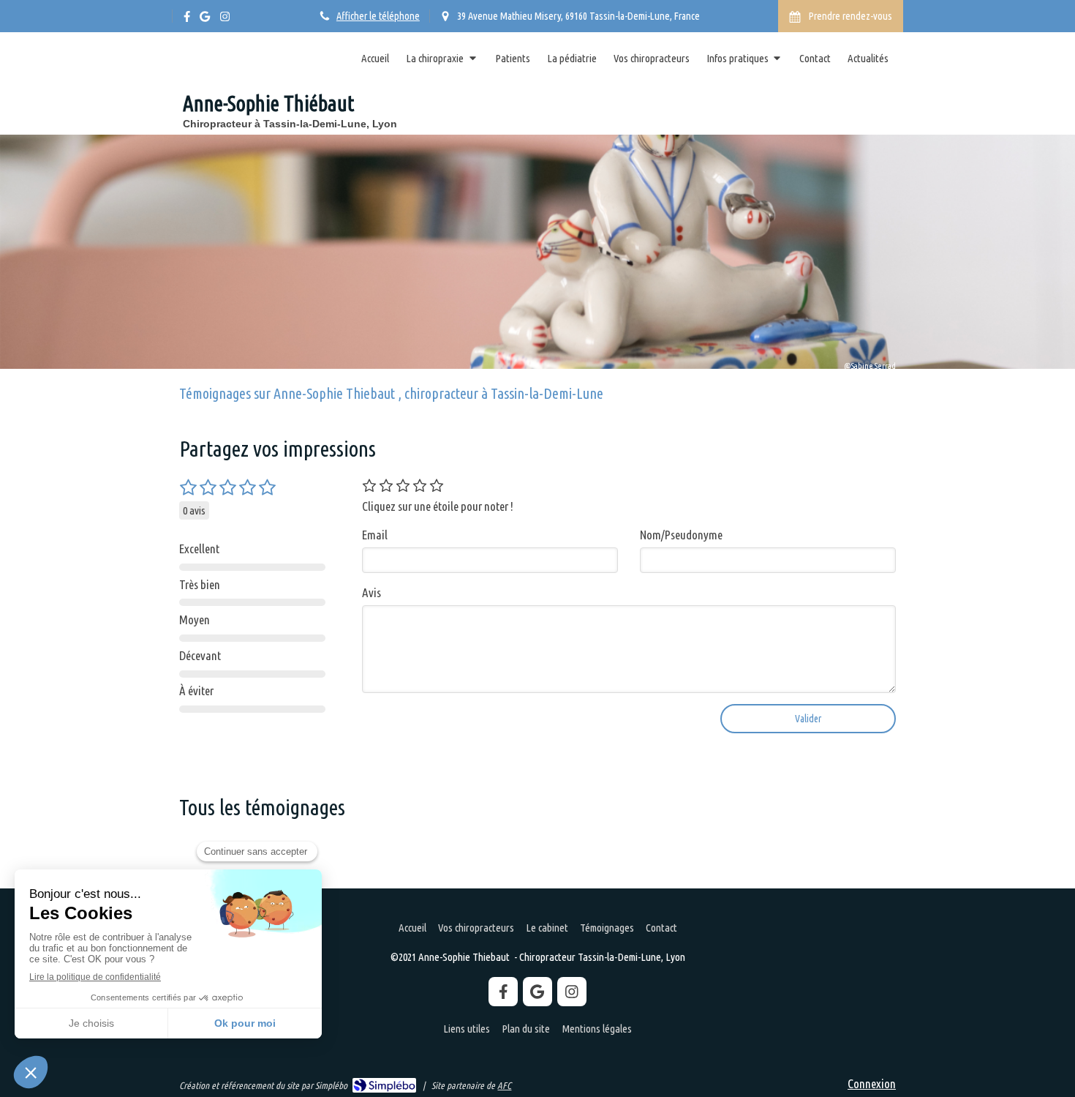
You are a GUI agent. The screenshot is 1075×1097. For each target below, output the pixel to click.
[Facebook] (187, 19)
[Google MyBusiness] (205, 19)
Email (375, 535)
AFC (504, 1085)
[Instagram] (225, 19)
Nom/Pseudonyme (681, 535)
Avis (371, 592)
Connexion (872, 1083)
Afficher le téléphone (378, 16)
